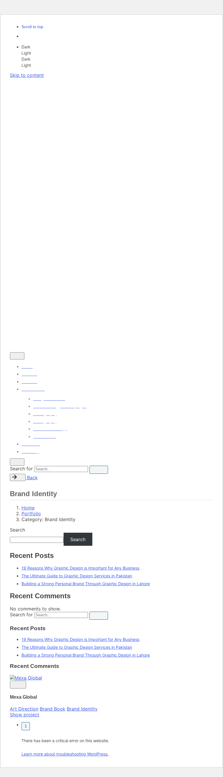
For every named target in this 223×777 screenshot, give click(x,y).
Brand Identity (82, 709)
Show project (24, 715)
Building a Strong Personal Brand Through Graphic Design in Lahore (85, 583)
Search (17, 530)
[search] (98, 470)
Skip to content (27, 75)
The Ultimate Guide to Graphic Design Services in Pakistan (76, 575)
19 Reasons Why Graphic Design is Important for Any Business (80, 567)
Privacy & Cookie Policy (33, 333)
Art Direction (24, 709)
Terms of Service (75, 333)
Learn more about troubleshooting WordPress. (65, 753)
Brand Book (52, 709)
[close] (18, 111)
